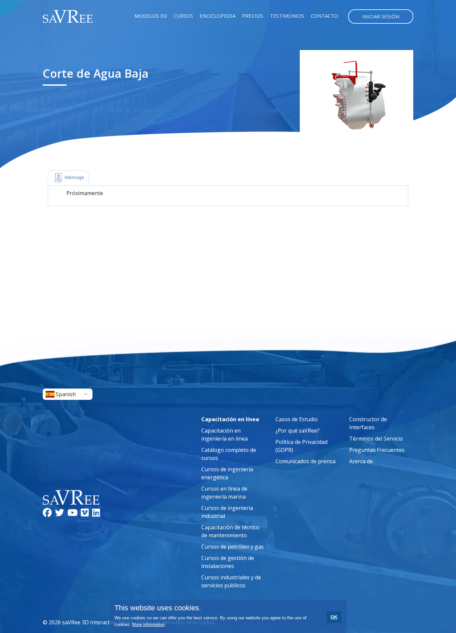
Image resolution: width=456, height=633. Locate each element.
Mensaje (73, 177)
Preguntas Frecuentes (377, 450)
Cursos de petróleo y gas (232, 546)
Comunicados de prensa (305, 461)
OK (333, 617)
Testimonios (287, 15)
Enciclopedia (217, 15)
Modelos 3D (151, 15)
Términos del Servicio (376, 438)
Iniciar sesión (380, 16)
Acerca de (361, 461)
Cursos (183, 15)
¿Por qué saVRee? (297, 430)
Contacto (324, 15)
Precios (252, 15)
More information (148, 624)
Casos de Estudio (296, 419)
